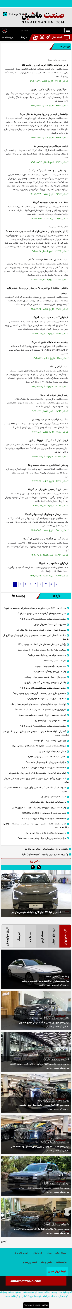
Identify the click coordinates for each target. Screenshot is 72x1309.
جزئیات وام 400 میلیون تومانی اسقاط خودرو (45, 849)
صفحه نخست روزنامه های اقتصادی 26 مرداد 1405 (43, 768)
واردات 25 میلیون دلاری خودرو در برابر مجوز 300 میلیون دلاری (39, 807)
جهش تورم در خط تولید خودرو (53, 751)
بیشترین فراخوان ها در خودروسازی (50, 419)
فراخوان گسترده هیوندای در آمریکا (50, 317)
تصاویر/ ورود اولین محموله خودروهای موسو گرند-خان (36, 912)
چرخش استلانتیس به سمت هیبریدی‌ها (48, 465)
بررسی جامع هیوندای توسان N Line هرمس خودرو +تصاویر (44, 1022)
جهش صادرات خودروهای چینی (52, 797)
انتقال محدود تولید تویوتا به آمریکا (50, 203)
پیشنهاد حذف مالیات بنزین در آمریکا (50, 342)
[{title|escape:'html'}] (36, 893)
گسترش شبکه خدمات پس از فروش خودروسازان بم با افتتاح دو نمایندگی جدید (36, 733)
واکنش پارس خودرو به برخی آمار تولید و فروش (45, 682)
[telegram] (47, 37)
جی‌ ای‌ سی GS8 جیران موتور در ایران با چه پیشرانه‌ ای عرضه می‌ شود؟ (35, 608)
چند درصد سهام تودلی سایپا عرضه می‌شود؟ (47, 655)
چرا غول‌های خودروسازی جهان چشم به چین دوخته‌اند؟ (42, 838)
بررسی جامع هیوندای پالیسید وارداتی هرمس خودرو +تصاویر (44, 1188)
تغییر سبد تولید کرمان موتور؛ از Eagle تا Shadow (44, 813)
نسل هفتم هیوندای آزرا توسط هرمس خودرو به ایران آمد (41, 613)
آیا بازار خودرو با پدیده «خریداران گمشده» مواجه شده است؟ (37, 231)
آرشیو (3, 1242)
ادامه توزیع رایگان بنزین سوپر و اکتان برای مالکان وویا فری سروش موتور (36, 780)
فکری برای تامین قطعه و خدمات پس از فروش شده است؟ (40, 710)
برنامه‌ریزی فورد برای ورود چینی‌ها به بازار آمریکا (44, 114)
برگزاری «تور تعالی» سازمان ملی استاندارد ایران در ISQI (42, 644)
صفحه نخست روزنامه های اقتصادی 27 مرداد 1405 (43, 726)
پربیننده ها (7, 37)
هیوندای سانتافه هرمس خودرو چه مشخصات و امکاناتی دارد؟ (39, 746)
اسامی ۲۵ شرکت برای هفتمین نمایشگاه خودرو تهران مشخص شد (37, 773)
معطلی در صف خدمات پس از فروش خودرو (47, 757)
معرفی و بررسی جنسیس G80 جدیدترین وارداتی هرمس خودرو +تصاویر (39, 1064)
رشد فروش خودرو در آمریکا (54, 395)
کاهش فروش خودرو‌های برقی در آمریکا (48, 490)
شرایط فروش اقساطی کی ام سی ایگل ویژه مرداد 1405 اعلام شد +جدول (36, 789)
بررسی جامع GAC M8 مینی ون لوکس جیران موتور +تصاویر (44, 1105)
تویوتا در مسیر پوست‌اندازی (54, 661)
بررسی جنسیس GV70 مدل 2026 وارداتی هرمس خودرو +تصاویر (41, 1229)
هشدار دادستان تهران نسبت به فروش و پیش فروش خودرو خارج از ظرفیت (36, 637)
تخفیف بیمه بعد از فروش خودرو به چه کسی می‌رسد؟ (42, 715)
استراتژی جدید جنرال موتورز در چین (49, 89)
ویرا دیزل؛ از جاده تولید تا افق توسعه (50, 740)
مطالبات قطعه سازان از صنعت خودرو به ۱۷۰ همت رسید (42, 650)
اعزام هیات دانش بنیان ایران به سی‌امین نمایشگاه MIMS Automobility (36, 825)
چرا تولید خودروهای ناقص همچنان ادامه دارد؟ (46, 762)
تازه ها (23, 37)
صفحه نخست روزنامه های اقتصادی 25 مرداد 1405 (43, 818)
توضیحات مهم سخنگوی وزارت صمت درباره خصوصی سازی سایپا (38, 704)
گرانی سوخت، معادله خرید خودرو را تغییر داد (45, 65)
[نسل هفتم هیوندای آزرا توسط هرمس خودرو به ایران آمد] (36, 969)
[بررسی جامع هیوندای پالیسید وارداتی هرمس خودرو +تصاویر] (36, 1176)
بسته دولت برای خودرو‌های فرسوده (50, 666)
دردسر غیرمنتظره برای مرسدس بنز (51, 146)
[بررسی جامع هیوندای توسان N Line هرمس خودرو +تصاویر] (36, 1010)
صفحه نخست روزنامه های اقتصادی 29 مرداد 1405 (43, 619)
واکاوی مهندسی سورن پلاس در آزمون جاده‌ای (45, 854)
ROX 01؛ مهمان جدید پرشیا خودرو (50, 720)
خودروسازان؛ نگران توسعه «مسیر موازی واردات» (45, 677)
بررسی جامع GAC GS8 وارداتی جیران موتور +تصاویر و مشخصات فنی (40, 1146)
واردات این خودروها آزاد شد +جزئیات (49, 671)
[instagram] (41, 37)
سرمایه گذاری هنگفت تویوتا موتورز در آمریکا (45, 539)
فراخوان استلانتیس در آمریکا (53, 563)
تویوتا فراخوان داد (59, 367)
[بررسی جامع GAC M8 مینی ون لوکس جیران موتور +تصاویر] (36, 1093)
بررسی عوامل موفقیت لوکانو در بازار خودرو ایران (45, 833)
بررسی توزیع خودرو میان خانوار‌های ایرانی (48, 802)
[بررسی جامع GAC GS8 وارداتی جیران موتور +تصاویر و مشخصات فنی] (36, 1134)
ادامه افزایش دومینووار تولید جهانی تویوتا (46, 514)
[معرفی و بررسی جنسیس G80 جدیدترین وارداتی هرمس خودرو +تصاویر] (36, 1052)
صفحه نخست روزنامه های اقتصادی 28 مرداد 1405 (43, 688)
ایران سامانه (29, 1305)
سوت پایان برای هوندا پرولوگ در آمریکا (48, 171)
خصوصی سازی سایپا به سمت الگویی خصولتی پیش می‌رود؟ (39, 693)
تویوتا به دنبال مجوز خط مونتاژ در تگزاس (47, 260)
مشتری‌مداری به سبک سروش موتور (50, 624)
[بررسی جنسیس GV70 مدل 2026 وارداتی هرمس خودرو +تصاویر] (36, 1217)
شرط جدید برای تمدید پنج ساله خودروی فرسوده (44, 699)
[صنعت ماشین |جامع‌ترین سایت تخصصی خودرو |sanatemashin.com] (36, 17)
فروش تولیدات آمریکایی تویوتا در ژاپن (48, 440)
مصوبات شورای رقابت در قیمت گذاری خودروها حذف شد (41, 630)
